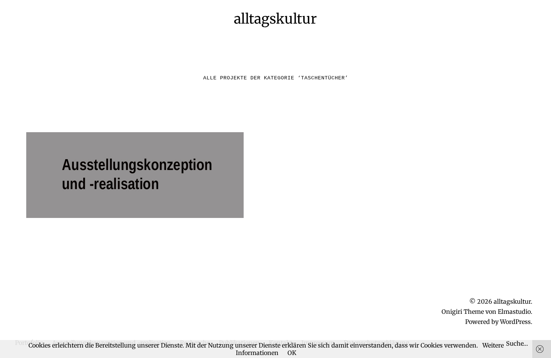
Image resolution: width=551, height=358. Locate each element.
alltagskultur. (513, 301)
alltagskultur (275, 18)
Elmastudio (514, 311)
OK (291, 353)
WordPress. (516, 321)
